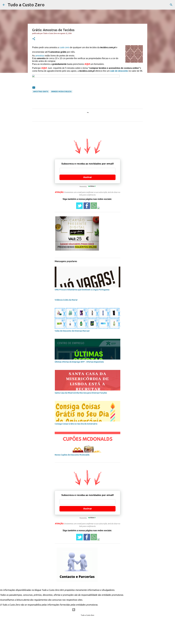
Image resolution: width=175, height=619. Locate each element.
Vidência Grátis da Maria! (66, 300)
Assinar (87, 177)
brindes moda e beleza (61, 91)
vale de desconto (119, 71)
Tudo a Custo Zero (26, 4)
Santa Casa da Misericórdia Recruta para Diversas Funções (81, 393)
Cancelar (92, 16)
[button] (33, 39)
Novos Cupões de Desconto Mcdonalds (72, 455)
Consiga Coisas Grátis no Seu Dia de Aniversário (76, 424)
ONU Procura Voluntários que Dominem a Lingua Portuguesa (82, 290)
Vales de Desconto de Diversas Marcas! (72, 331)
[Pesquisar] (171, 5)
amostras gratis (40, 91)
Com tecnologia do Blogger (89, 609)
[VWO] (72, 16)
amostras (39, 55)
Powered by (65, 16)
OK (107, 16)
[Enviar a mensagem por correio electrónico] (33, 88)
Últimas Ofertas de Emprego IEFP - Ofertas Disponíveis (79, 362)
